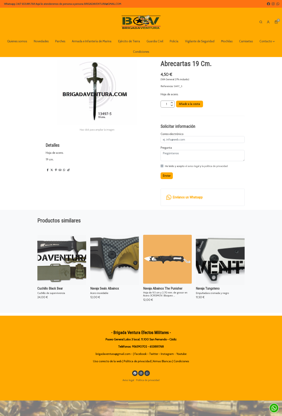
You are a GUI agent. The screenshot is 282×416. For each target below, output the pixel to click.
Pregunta (166, 147)
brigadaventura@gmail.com (113, 354)
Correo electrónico (172, 134)
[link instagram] (273, 3)
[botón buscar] (260, 22)
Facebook (140, 354)
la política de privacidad (215, 166)
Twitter (153, 354)
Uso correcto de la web (107, 361)
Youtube (181, 354)
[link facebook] (268, 3)
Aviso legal (128, 380)
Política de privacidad (137, 361)
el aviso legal (192, 166)
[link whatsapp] (277, 3)
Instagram (167, 354)
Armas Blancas (162, 361)
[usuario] (268, 22)
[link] (141, 22)
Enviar (167, 175)
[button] (267, 41)
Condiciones (181, 361)
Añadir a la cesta (189, 104)
